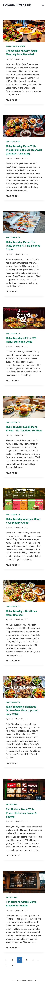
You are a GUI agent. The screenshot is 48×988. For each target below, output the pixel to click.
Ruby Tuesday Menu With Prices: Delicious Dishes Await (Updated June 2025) (24, 149)
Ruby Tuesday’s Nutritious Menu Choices (21, 613)
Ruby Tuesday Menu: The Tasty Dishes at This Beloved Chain (23, 245)
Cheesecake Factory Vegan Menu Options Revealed (22, 52)
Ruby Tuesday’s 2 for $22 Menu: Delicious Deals (21, 339)
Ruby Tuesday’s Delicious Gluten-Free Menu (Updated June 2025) (22, 710)
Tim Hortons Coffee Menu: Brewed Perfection (21, 903)
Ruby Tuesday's (13, 142)
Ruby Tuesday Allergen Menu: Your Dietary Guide (23, 520)
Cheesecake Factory (15, 46)
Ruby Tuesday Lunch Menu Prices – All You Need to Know (24, 428)
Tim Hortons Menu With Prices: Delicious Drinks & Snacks (21, 812)
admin (10, 59)
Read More (13, 100)
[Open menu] (42, 5)
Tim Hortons (11, 805)
